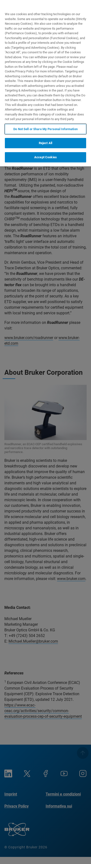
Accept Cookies (45, 157)
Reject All (45, 143)
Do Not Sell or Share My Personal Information (45, 129)
